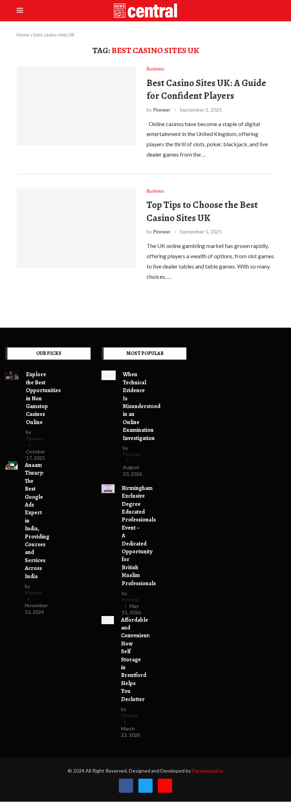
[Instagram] (165, 786)
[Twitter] (145, 786)
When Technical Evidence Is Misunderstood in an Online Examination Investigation (141, 406)
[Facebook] (126, 786)
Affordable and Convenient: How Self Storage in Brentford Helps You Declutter (135, 659)
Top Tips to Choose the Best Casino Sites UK (202, 211)
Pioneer (161, 110)
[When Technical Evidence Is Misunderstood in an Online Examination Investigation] (108, 375)
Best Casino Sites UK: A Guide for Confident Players (206, 89)
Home (23, 35)
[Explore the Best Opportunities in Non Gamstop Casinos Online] (12, 375)
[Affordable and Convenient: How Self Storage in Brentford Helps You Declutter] (107, 620)
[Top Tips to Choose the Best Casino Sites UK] (76, 228)
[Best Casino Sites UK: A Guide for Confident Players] (76, 106)
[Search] (270, 11)
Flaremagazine (207, 771)
